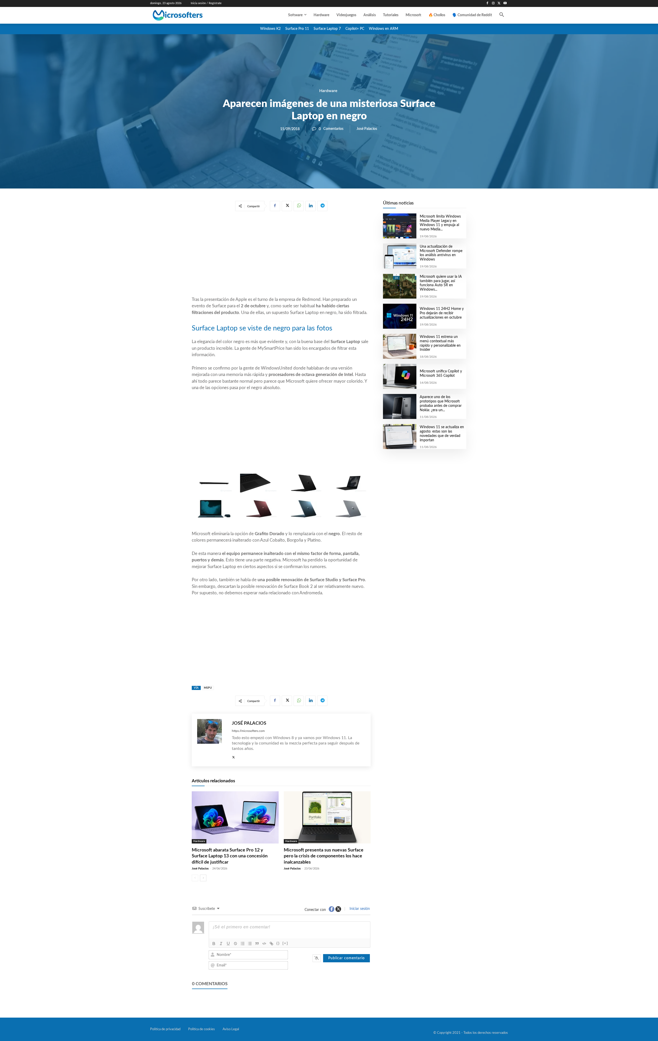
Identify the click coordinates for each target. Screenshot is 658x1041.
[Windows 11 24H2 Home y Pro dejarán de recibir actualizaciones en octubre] (399, 316)
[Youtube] (505, 3)
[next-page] (203, 878)
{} (278, 943)
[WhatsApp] (299, 206)
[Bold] (213, 943)
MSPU (208, 687)
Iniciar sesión (359, 909)
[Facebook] (487, 3)
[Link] (271, 943)
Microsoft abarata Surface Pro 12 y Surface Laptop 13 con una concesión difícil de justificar (230, 856)
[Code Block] (264, 943)
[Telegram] (322, 206)
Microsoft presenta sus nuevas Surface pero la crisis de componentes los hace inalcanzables (323, 856)
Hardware (328, 91)
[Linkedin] (310, 206)
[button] (502, 15)
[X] (499, 3)
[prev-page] (195, 878)
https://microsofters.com (248, 730)
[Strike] (235, 943)
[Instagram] (493, 3)
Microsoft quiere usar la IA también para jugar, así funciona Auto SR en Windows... (441, 283)
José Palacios (367, 129)
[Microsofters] (189, 15)
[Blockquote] (257, 943)
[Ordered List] (242, 943)
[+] (285, 943)
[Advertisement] (281, 255)
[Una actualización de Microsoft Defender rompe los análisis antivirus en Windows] (399, 256)
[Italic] (221, 943)
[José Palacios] (212, 740)
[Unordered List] (249, 943)
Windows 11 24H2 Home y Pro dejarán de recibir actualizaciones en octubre (442, 313)
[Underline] (228, 943)
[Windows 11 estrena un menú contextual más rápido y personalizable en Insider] (399, 346)
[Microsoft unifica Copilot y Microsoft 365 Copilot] (399, 376)
